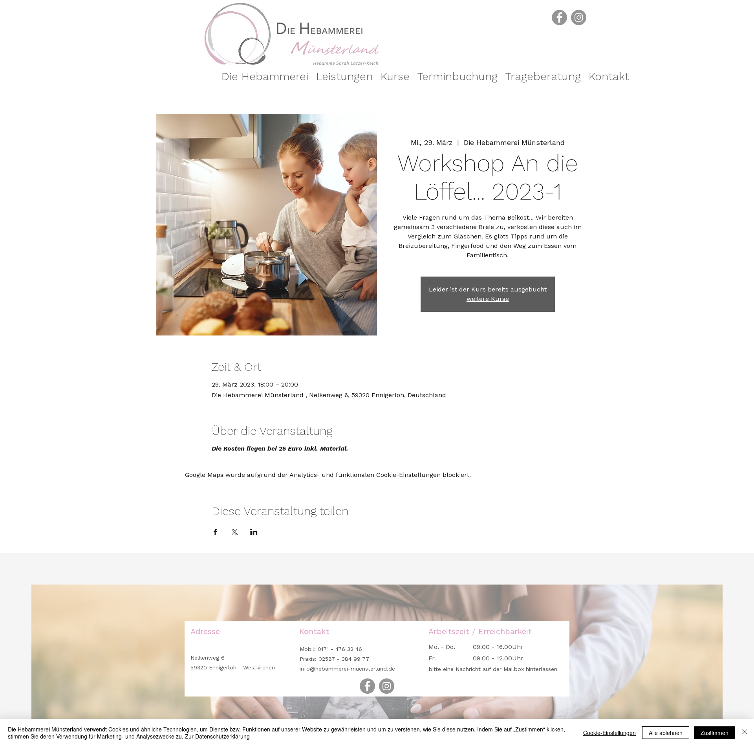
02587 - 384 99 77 (343, 659)
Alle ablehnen (666, 733)
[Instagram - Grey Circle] (578, 17)
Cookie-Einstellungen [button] (609, 733)
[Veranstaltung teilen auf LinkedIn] (254, 532)
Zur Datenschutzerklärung (217, 736)
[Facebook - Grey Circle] (559, 17)
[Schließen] (744, 733)
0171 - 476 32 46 (339, 649)
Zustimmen (714, 733)
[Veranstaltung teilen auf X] (234, 532)
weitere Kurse (488, 298)
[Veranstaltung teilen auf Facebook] (215, 532)
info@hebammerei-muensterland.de (347, 668)
